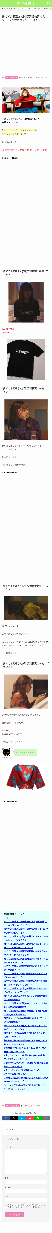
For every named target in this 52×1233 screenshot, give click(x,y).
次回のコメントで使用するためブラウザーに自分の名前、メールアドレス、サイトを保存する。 (27, 1206)
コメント (8, 1147)
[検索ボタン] (48, 3)
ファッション (29, 1106)
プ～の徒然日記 (26, 3)
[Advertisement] (26, 49)
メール (8, 1187)
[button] (6, 1118)
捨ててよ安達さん (11, 77)
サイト (7, 1196)
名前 (7, 1178)
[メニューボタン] (3, 3)
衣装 (38, 1106)
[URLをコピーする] (46, 1118)
